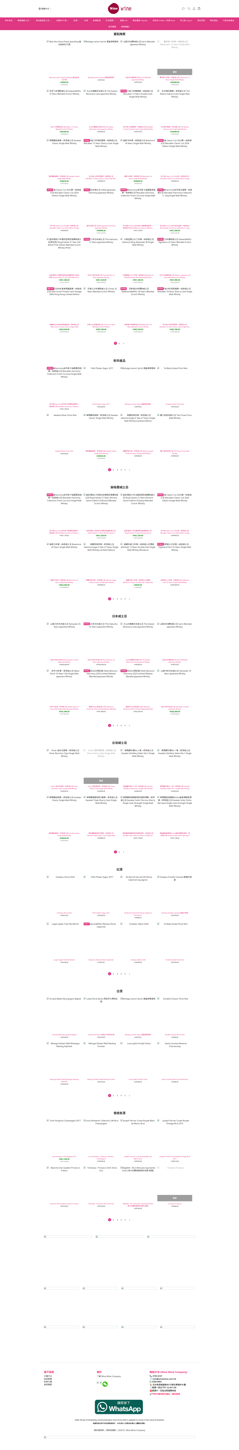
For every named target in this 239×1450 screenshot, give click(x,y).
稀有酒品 (214, 20)
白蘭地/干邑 (61, 20)
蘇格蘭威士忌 (23, 20)
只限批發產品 (228, 20)
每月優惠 (112, 26)
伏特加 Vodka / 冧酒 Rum (163, 20)
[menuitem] (115, 343)
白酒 (86, 20)
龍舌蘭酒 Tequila (140, 20)
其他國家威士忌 (42, 20)
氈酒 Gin (124, 20)
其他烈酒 (201, 20)
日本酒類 (109, 20)
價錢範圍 (125, 26)
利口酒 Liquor (186, 20)
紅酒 (75, 20)
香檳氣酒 (97, 20)
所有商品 (9, 20)
